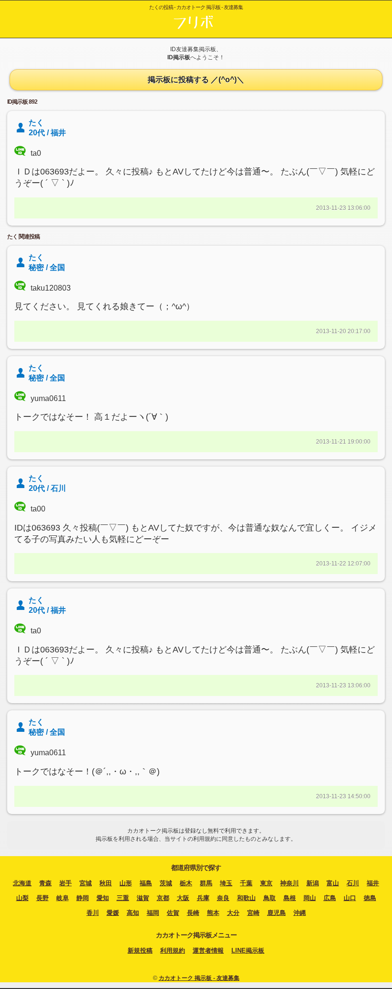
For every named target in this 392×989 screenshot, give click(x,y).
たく (36, 257)
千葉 (246, 883)
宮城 (85, 883)
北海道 (22, 883)
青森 (45, 883)
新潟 (312, 883)
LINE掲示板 (247, 950)
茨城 (166, 883)
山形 (126, 883)
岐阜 (62, 898)
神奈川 (289, 883)
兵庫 (203, 898)
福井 (373, 883)
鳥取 (269, 898)
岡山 (310, 898)
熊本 (213, 912)
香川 (93, 912)
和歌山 (246, 898)
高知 (133, 912)
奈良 (223, 898)
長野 (42, 898)
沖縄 (300, 912)
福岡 (153, 912)
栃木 (186, 883)
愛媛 (113, 912)
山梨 (22, 898)
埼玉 (226, 883)
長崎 (193, 912)
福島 (146, 883)
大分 (233, 912)
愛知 (103, 898)
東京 (266, 883)
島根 (289, 898)
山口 (350, 898)
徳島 (370, 898)
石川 (353, 883)
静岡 (82, 898)
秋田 (105, 883)
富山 (333, 883)
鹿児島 (276, 912)
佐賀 (173, 912)
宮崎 (253, 912)
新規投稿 (140, 950)
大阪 (183, 898)
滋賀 (143, 898)
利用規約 (172, 950)
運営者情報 (208, 950)
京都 (163, 898)
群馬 (206, 883)
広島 (330, 898)
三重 (123, 898)
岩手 (65, 883)
